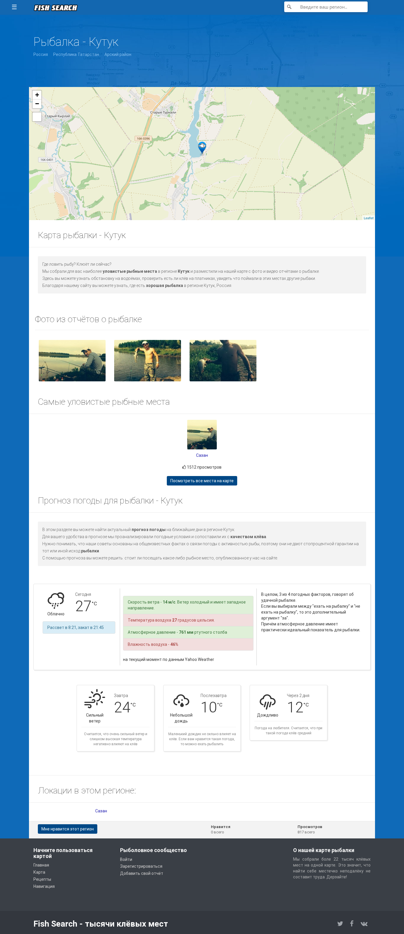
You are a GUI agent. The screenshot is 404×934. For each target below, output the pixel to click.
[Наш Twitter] (340, 923)
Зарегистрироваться (141, 866)
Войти (126, 859)
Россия (40, 54)
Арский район (117, 54)
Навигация (44, 886)
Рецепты (42, 879)
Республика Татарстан (76, 54)
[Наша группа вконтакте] (364, 923)
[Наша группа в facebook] (352, 923)
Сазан (202, 455)
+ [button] (37, 95)
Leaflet (369, 217)
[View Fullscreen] (37, 116)
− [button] (37, 103)
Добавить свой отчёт (141, 873)
